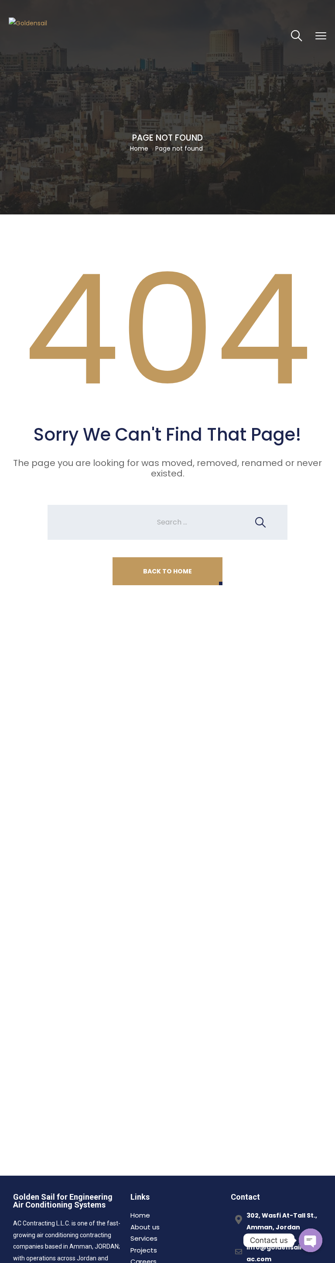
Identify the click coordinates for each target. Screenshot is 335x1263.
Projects (143, 1250)
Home (139, 148)
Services (143, 1238)
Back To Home (167, 571)
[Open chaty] (310, 1240)
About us (145, 1227)
